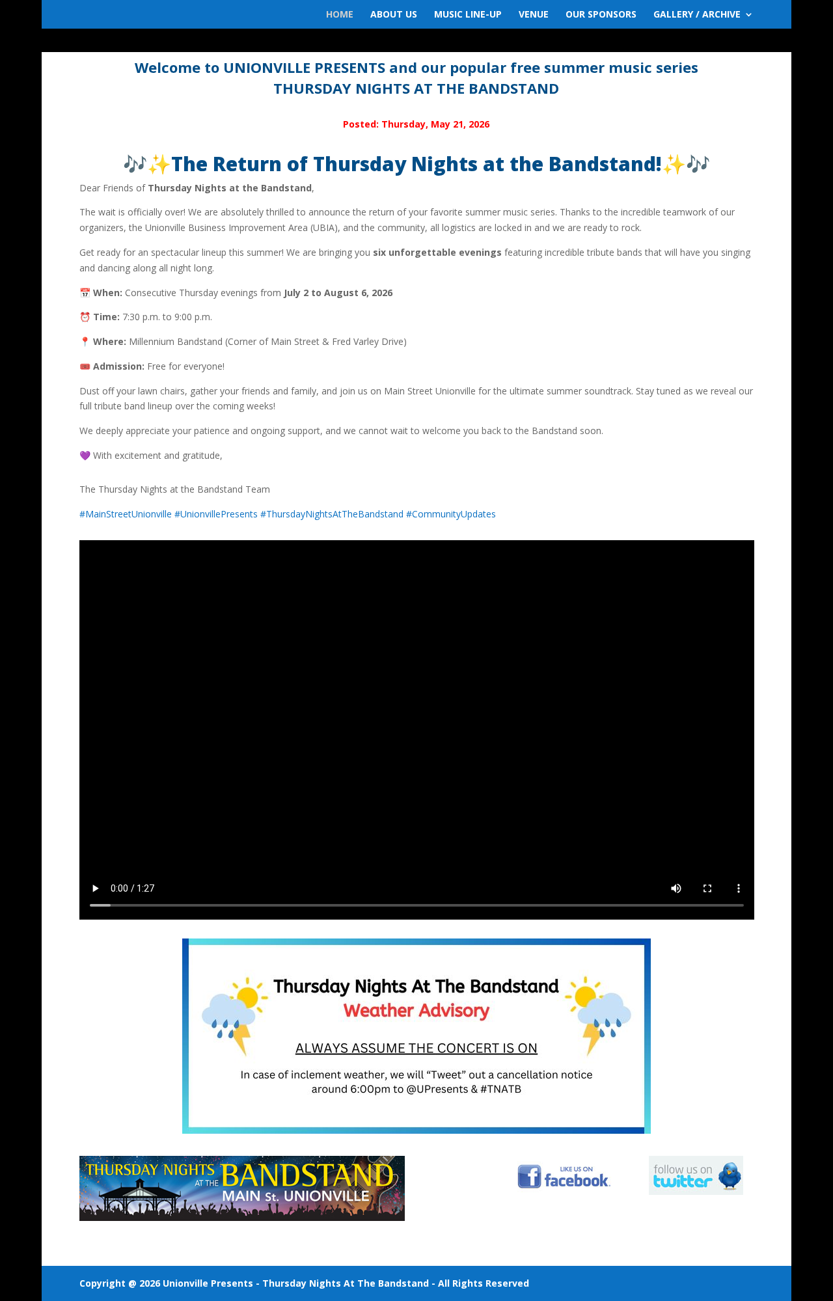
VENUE (534, 15)
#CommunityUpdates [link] (451, 514)
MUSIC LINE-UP (468, 15)
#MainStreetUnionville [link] (125, 514)
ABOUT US (393, 15)
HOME (339, 15)
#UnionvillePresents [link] (216, 514)
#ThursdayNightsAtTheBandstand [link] (331, 514)
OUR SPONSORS (601, 15)
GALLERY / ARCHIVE (697, 15)
